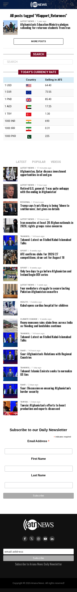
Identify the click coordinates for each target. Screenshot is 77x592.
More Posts (38, 41)
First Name (38, 458)
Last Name (38, 475)
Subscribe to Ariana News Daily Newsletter (38, 564)
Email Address (38, 441)
